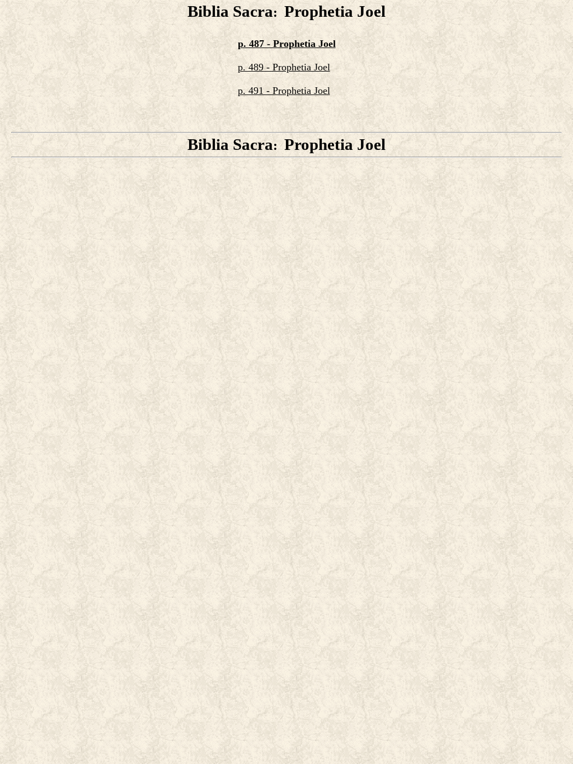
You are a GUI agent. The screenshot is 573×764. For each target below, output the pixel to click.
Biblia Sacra (230, 11)
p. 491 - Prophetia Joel (284, 90)
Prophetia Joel (335, 11)
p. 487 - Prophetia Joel (287, 43)
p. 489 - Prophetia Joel (284, 67)
